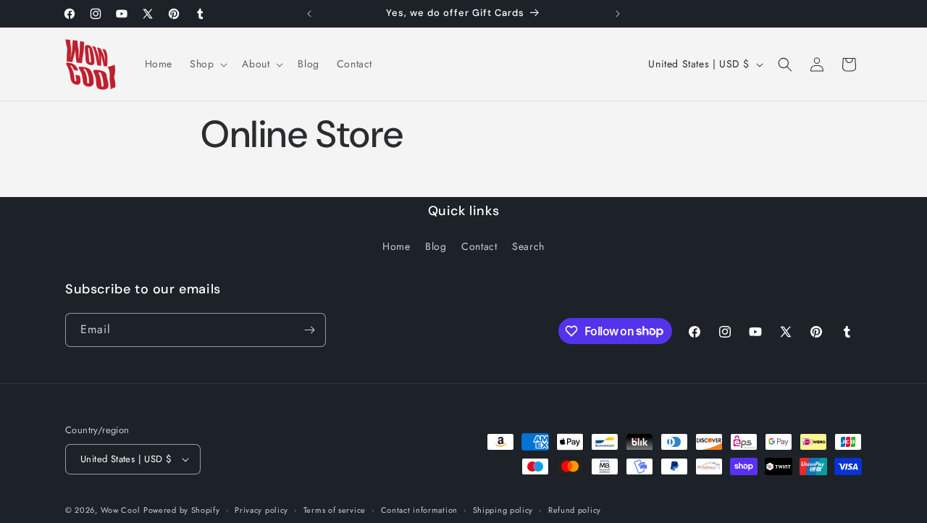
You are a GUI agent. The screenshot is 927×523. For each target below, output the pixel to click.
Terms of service (334, 510)
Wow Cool (120, 510)
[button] (207, 64)
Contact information (419, 510)
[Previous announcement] (309, 14)
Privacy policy (261, 510)
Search (528, 246)
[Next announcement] (618, 14)
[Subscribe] (309, 330)
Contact (479, 246)
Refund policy (574, 510)
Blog (435, 246)
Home (396, 246)
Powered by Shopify (181, 510)
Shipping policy (503, 510)
